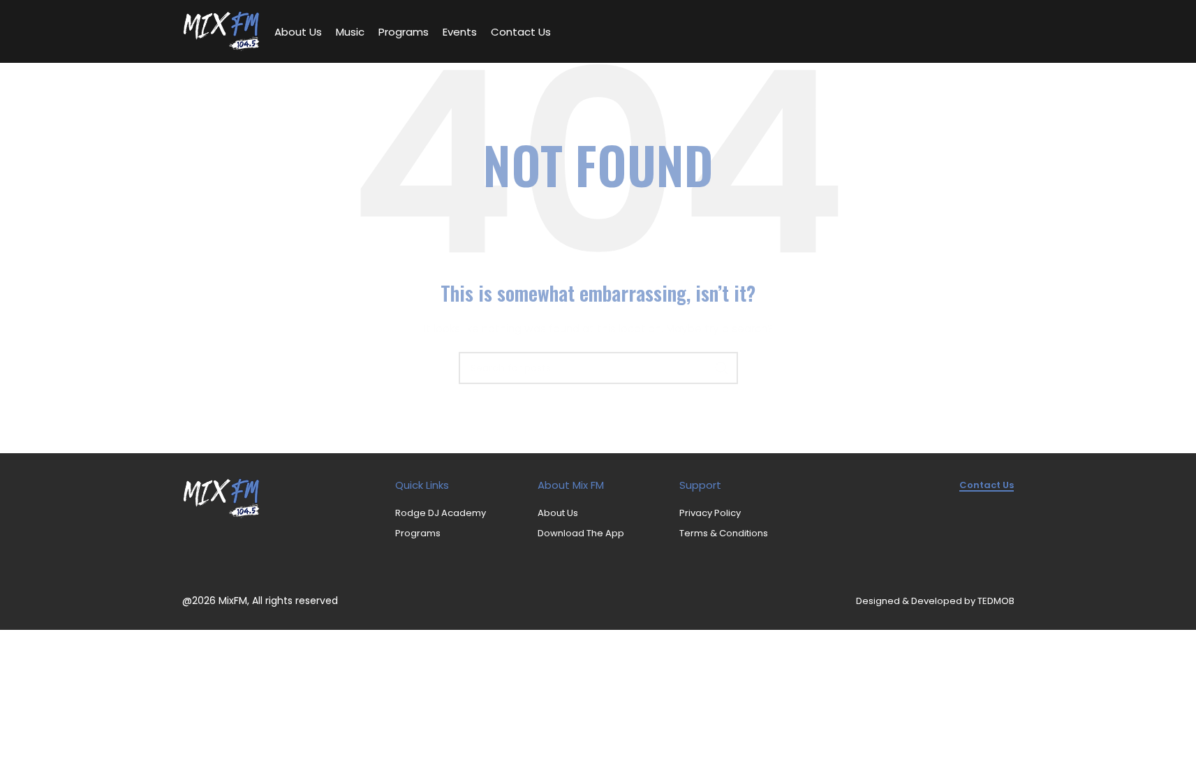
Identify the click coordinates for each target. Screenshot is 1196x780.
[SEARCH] (722, 368)
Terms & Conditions (723, 533)
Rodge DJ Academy (440, 513)
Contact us (986, 486)
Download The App (581, 533)
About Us (558, 513)
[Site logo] (221, 31)
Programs (418, 533)
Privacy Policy (710, 513)
